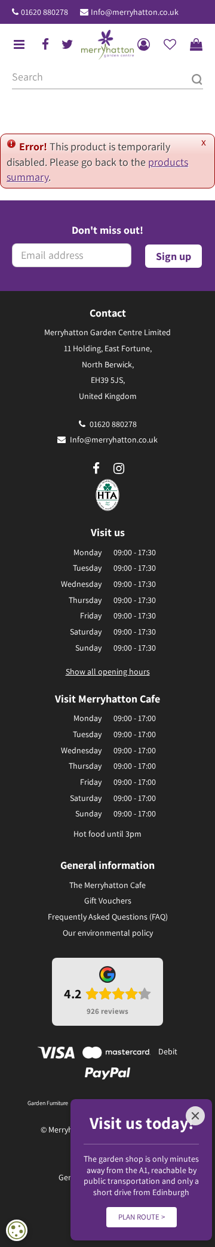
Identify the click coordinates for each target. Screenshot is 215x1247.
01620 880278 (44, 12)
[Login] (143, 45)
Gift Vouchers (107, 900)
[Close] (195, 1115)
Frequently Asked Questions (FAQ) (108, 916)
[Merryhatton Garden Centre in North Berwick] (107, 45)
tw (67, 45)
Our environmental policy (108, 932)
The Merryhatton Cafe (107, 885)
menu (19, 45)
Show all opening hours (108, 671)
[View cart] (196, 45)
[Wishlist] (169, 45)
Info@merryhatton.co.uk (135, 12)
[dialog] (16, 1230)
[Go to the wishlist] (169, 45)
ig (119, 469)
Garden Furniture (47, 1103)
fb (45, 45)
